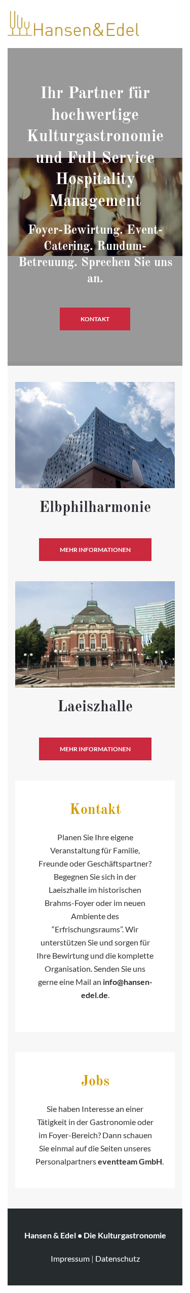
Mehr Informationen (95, 549)
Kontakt (95, 319)
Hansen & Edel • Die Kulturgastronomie (95, 1235)
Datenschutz (117, 1258)
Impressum (70, 1258)
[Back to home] (73, 23)
